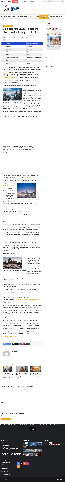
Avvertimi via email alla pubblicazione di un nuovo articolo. (14, 415)
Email (2, 407)
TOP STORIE (36, 16)
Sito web (24, 407)
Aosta (32, 291)
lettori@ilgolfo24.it (4, 464)
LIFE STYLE (30, 16)
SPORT (25, 16)
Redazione (7, 40)
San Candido (13, 284)
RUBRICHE (58, 16)
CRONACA (10, 16)
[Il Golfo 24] (11, 8)
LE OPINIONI (52, 16)
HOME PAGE (4, 16)
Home (5, 22)
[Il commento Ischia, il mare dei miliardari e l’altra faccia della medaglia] (32, 444)
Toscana (19, 214)
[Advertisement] (22, 133)
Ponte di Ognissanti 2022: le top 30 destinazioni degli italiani (34, 375)
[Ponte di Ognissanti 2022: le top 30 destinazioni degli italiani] (35, 369)
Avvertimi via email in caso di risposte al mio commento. (13, 413)
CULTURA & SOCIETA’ (44, 16)
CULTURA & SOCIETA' (11, 22)
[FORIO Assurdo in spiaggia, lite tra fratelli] (26, 450)
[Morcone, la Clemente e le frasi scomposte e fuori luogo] (22, 369)
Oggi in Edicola (49, 25)
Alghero (31, 245)
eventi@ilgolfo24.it (4, 468)
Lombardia (5, 185)
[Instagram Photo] (5, 429)
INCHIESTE (20, 16)
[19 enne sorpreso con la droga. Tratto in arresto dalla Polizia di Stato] (26, 445)
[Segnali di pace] (39, 450)
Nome (2, 402)
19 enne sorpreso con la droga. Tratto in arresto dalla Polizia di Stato (32, 1)
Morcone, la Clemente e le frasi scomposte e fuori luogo (21, 375)
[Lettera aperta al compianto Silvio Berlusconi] (26, 454)
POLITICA (15, 16)
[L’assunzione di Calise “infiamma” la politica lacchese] (32, 450)
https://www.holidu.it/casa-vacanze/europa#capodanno (28, 299)
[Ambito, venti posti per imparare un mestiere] (39, 454)
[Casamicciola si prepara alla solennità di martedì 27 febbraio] (8, 369)
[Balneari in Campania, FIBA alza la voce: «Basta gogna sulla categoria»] (32, 454)
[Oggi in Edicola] (54, 50)
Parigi (4, 227)
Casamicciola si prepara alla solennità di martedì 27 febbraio (8, 375)
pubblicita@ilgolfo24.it (5, 474)
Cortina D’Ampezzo (27, 209)
